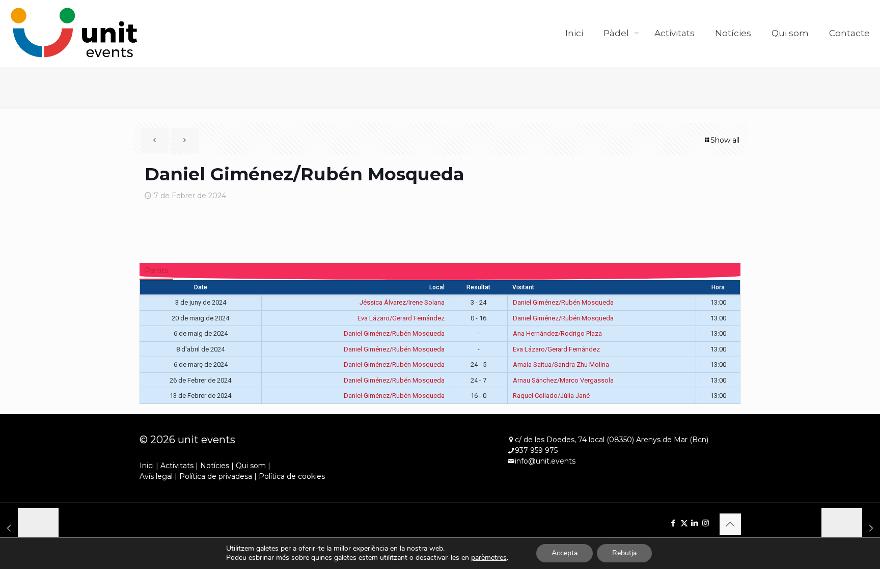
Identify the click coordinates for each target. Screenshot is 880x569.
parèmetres (489, 557)
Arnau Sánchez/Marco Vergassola (563, 380)
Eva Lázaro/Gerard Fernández (401, 318)
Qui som (251, 465)
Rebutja (624, 553)
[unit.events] (74, 33)
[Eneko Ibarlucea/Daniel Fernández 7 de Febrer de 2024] (29, 528)
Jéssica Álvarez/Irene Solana (402, 302)
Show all (724, 140)
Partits (156, 270)
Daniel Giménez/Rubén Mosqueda (563, 302)
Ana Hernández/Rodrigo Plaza (557, 333)
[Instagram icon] (705, 523)
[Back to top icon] (730, 524)
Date (200, 287)
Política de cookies (292, 476)
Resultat (478, 287)
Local (437, 287)
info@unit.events (545, 461)
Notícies (214, 465)
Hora (718, 287)
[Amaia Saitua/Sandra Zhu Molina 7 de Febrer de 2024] (850, 528)
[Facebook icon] (673, 523)
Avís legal (156, 476)
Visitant (523, 287)
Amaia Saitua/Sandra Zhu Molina (561, 364)
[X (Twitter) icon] (684, 523)
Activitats (177, 465)
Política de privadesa (215, 476)
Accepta (565, 553)
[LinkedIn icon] (695, 523)
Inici (147, 465)
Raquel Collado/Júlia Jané (551, 395)
